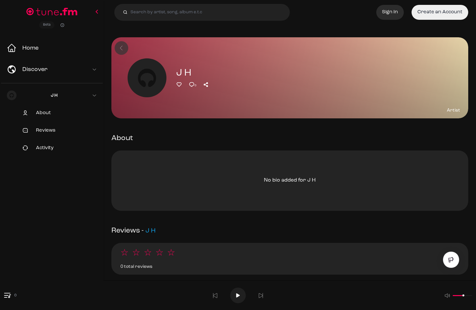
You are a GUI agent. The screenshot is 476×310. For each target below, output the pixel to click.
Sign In (390, 12)
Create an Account (439, 12)
